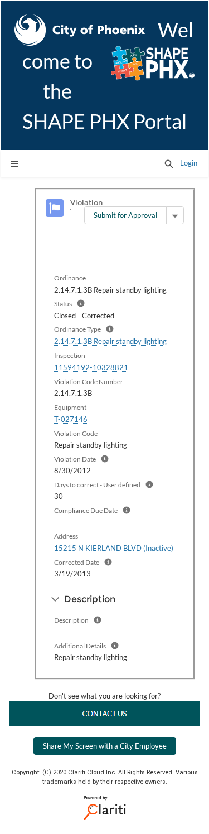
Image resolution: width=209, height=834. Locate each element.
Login (188, 162)
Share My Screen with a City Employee (105, 745)
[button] (168, 163)
